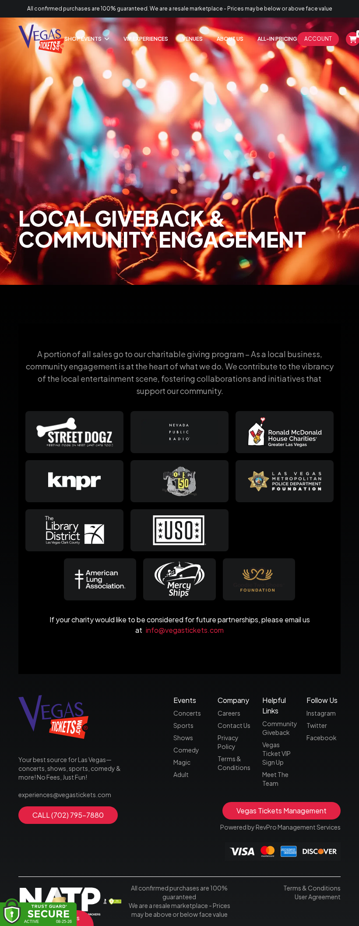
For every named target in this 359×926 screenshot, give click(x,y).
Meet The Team (275, 778)
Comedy (186, 750)
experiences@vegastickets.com (64, 794)
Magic (181, 762)
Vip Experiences (145, 38)
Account (318, 38)
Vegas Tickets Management (281, 810)
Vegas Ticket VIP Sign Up (276, 753)
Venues (192, 38)
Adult (181, 774)
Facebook (321, 738)
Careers (229, 713)
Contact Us (234, 725)
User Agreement (318, 897)
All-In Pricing (277, 38)
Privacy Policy (228, 742)
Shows (183, 738)
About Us (230, 38)
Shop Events (83, 38)
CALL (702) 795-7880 (68, 815)
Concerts (187, 713)
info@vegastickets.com (185, 630)
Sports (183, 725)
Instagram (321, 713)
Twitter (316, 725)
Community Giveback (279, 728)
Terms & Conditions (234, 763)
